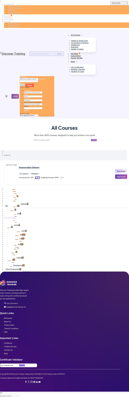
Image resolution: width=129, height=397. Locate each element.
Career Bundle (9, 19)
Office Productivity (13, 269)
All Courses (7, 4)
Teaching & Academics (15, 265)
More (6, 21)
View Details (121, 171)
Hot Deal (7, 16)
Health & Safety (13, 13)
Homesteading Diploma (29, 167)
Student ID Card (13, 27)
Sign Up (29, 85)
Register (26, 110)
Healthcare (11, 10)
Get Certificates (13, 23)
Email (25, 94)
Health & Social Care (15, 6)
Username (23, 77)
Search (94, 140)
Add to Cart (121, 176)
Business (11, 12)
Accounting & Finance (15, 8)
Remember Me (27, 83)
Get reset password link (46, 115)
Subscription (8, 18)
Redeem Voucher (14, 25)
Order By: (7, 155)
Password (27, 98)
